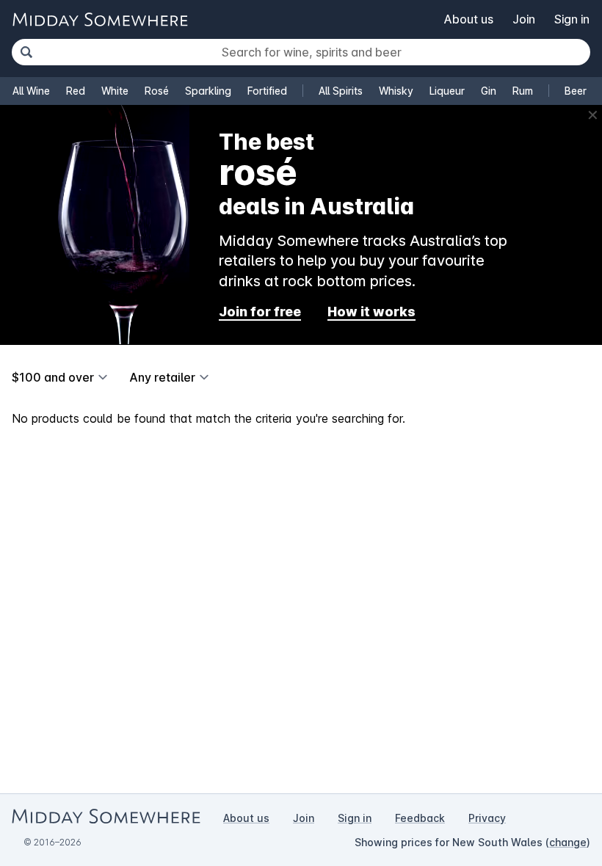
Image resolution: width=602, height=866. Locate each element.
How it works (371, 311)
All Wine (31, 90)
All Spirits (341, 90)
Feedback (420, 818)
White (114, 90)
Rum (522, 90)
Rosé (157, 90)
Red (75, 90)
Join (523, 19)
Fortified (267, 90)
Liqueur (447, 90)
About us (468, 19)
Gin (488, 90)
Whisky (396, 90)
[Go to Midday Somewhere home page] (100, 19)
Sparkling (208, 90)
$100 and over (53, 377)
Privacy (487, 818)
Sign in (572, 19)
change (568, 842)
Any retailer (162, 377)
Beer (576, 90)
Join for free (260, 311)
